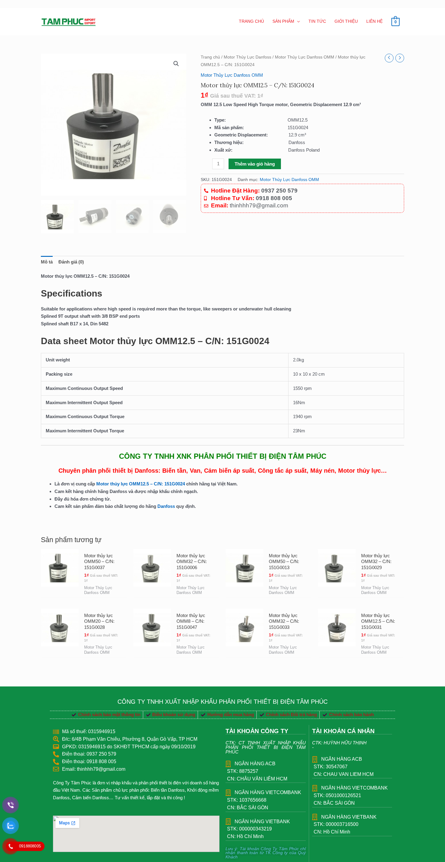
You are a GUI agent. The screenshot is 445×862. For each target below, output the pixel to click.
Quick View (59, 591)
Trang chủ (210, 57)
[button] (176, 63)
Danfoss (166, 506)
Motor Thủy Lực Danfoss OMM (304, 57)
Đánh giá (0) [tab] (71, 261)
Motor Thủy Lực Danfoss (247, 57)
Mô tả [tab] (47, 261)
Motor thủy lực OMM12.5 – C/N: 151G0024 (141, 483)
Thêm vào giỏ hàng (255, 163)
